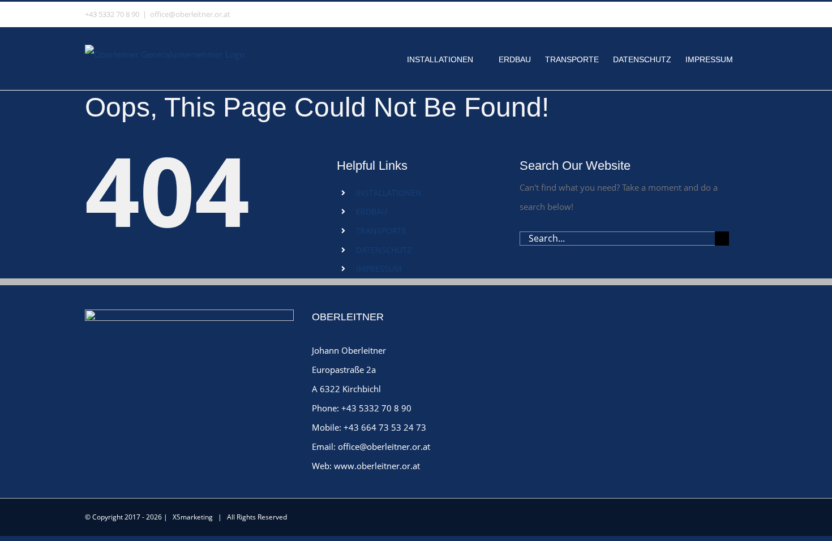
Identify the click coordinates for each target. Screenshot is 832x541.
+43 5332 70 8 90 (376, 408)
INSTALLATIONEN (389, 192)
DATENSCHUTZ (383, 249)
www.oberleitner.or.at (377, 465)
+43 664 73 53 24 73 (385, 427)
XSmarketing (193, 517)
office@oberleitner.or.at (190, 14)
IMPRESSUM (379, 268)
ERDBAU (371, 211)
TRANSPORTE (381, 230)
